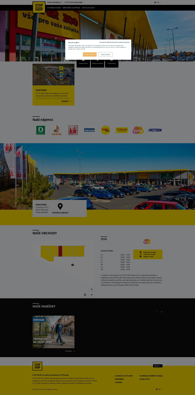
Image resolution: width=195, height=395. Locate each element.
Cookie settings (105, 54)
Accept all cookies (89, 54)
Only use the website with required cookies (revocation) (115, 42)
